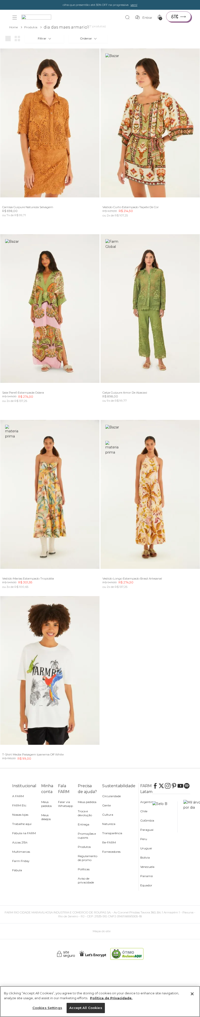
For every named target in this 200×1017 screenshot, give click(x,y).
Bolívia (145, 857)
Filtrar (42, 38)
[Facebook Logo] (155, 786)
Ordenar (86, 38)
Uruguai (146, 848)
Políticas (84, 869)
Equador (146, 885)
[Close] (192, 993)
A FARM (18, 796)
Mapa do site (101, 931)
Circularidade (111, 796)
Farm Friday (21, 861)
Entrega (83, 824)
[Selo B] (165, 817)
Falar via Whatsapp (65, 804)
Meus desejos (46, 817)
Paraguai (146, 830)
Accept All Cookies (85, 1008)
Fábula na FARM (24, 833)
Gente (106, 805)
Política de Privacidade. (111, 998)
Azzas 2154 (20, 842)
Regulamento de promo (87, 858)
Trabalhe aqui (21, 824)
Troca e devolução (85, 813)
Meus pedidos (46, 804)
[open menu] (15, 17)
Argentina (147, 802)
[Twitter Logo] (162, 786)
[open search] (128, 17)
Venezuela (147, 867)
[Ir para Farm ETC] (178, 16)
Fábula (17, 870)
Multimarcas (21, 851)
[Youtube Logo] (181, 786)
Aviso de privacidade (86, 880)
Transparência (112, 833)
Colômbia (147, 820)
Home (13, 27)
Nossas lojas (20, 814)
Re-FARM (109, 842)
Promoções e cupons (87, 835)
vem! (133, 5)
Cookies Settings (47, 1008)
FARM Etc (19, 805)
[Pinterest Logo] (174, 786)
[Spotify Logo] (187, 786)
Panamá (146, 876)
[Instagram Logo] (168, 786)
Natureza (108, 824)
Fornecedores (111, 851)
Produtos (30, 27)
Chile (143, 811)
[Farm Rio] (38, 18)
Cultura (107, 814)
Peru (143, 839)
